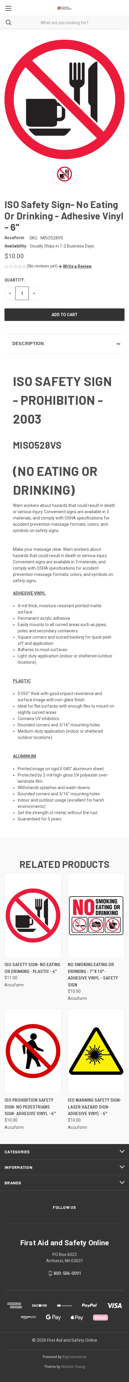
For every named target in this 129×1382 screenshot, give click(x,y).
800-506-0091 (67, 1273)
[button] (75, 266)
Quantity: (14, 280)
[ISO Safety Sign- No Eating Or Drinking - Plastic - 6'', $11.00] (33, 915)
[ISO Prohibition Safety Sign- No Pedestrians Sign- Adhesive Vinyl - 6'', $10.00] (33, 1051)
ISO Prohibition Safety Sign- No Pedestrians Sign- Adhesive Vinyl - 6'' (30, 1106)
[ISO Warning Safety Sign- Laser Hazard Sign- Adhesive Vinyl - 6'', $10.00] (96, 1051)
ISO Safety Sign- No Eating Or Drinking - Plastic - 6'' (32, 968)
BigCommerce (74, 1357)
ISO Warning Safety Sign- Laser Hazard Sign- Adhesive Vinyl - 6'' (94, 1106)
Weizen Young (73, 1367)
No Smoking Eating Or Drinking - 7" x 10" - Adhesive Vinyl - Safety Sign (93, 975)
